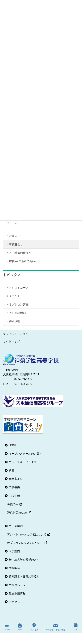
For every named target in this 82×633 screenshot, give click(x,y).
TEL (75, 630)
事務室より (16, 244)
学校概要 (14, 487)
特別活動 (14, 321)
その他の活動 (17, 312)
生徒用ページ (16, 585)
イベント (14, 296)
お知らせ (14, 236)
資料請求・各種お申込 (55, 630)
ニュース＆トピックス (22, 462)
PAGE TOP (75, 615)
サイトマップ (11, 341)
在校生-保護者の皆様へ (23, 261)
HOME (12, 445)
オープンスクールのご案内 (25, 453)
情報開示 (14, 568)
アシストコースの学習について (27, 534)
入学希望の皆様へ (20, 252)
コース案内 (15, 526)
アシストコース (18, 287)
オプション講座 (18, 304)
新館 (11, 470)
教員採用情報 (16, 593)
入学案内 (14, 551)
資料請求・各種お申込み (23, 576)
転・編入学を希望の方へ (23, 559)
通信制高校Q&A (17, 512)
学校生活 (14, 495)
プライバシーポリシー (17, 334)
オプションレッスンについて (25, 542)
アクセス (14, 601)
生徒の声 (13, 504)
